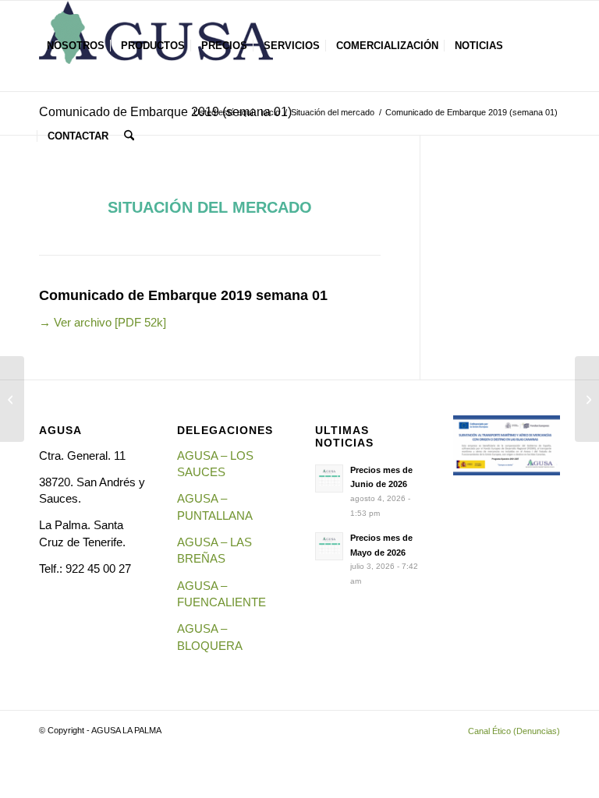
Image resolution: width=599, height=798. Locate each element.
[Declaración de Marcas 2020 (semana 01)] (587, 399)
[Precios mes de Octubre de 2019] (12, 399)
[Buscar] (129, 136)
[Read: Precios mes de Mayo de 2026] (329, 546)
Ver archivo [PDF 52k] (102, 322)
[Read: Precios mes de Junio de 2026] (329, 478)
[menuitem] (75, 46)
